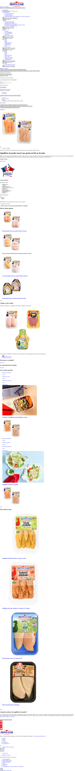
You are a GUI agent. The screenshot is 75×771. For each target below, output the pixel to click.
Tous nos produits (5, 98)
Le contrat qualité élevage (9, 21)
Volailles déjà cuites (8, 42)
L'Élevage (4, 19)
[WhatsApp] (37, 726)
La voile (3, 741)
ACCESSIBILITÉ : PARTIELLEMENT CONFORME (12, 766)
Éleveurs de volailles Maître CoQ (11, 25)
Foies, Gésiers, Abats (8, 57)
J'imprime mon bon (7, 356)
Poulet (6, 40)
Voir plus (1, 159)
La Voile (7, 28)
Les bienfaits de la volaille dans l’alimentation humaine (15, 24)
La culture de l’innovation (9, 13)
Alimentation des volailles (9, 22)
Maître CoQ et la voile (9, 35)
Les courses (7, 34)
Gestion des (6, 762)
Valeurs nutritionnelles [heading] (4, 180)
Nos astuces (5, 62)
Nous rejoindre (5, 10)
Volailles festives (8, 44)
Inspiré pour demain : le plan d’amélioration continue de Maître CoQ (17, 16)
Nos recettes (5, 38)
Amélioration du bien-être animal (11, 23)
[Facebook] (37, 721)
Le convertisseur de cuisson (10, 64)
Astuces (3, 740)
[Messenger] (37, 728)
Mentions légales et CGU (7, 760)
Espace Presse (5, 764)
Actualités (6, 31)
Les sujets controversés (9, 15)
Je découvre (4, 92)
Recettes (3, 738)
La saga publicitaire (8, 14)
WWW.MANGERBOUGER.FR (39, 736)
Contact (3, 763)
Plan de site (4, 765)
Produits (3, 739)
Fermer (6, 159)
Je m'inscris (4, 93)
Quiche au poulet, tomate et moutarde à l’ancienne (38, 715)
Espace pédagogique (8, 33)
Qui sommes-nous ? (6, 11)
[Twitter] (37, 724)
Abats (6, 45)
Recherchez (2, 362)
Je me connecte (3, 87)
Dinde (6, 41)
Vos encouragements (8, 32)
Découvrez (2, 367)
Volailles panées (8, 43)
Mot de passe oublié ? (4, 85)
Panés (6, 54)
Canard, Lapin (7, 46)
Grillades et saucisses (8, 58)
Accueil (3, 97)
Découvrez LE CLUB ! (6, 357)
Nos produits (5, 49)
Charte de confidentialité (6, 761)
